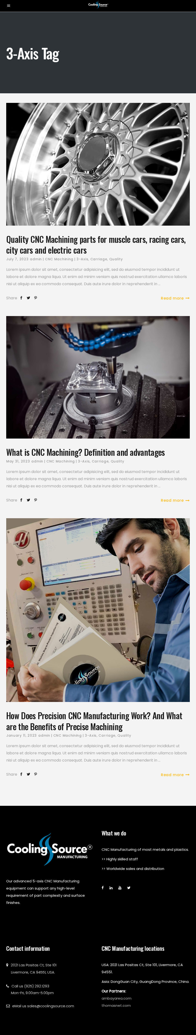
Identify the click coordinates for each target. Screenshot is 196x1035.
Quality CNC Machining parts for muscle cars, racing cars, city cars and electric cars (95, 244)
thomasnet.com (116, 1005)
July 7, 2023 (17, 259)
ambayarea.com (116, 998)
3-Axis (82, 259)
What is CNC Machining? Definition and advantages (85, 452)
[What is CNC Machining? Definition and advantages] (98, 377)
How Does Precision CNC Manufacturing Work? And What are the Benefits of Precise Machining (94, 721)
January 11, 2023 (21, 735)
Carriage (98, 259)
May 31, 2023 (18, 461)
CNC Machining (59, 259)
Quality (116, 259)
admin (36, 259)
